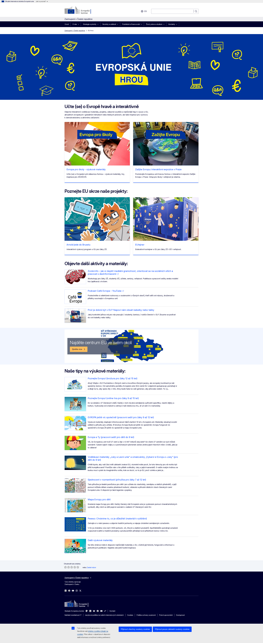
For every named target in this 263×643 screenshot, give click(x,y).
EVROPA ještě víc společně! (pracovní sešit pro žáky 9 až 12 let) (121, 417)
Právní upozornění (166, 615)
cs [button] (145, 11)
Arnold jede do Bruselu (78, 244)
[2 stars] (67, 567)
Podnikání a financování (131, 24)
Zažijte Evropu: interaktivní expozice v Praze (158, 169)
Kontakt (112, 611)
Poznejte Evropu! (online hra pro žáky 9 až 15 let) (113, 398)
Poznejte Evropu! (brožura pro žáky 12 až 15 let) (112, 378)
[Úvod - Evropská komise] (81, 10)
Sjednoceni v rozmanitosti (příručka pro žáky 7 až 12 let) (117, 479)
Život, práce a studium (154, 24)
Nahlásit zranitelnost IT (73, 615)
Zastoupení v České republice (75, 30)
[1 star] (65, 567)
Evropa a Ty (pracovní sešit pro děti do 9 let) (111, 437)
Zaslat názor (91, 567)
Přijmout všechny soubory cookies (135, 629)
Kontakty (171, 24)
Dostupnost (180, 615)
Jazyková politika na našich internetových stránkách (104, 615)
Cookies (130, 615)
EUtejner (139, 244)
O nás (75, 24)
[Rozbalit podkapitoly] (79, 24)
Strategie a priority (89, 24)
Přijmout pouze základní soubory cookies (172, 629)
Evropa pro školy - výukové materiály (86, 169)
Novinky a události (109, 24)
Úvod (67, 24)
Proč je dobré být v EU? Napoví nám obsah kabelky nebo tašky (121, 310)
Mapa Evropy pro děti (99, 499)
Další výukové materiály (100, 540)
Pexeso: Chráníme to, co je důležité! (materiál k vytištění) (117, 518)
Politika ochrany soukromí (146, 615)
